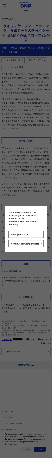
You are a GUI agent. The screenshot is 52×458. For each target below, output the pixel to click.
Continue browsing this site (25, 243)
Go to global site (19, 234)
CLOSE (43, 209)
